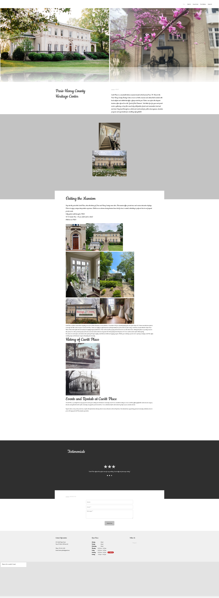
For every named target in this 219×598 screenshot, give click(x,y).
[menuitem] (184, 4)
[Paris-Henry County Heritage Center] (26, 4)
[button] (55, 44)
